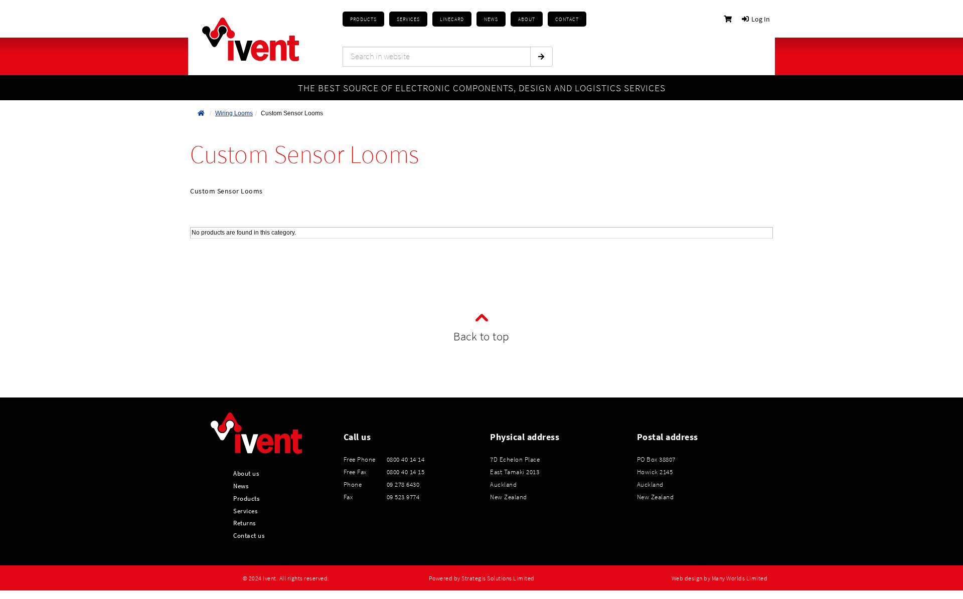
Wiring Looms (234, 113)
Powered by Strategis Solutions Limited (482, 578)
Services (245, 510)
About (526, 19)
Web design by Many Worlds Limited (720, 578)
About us (246, 473)
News (240, 485)
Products (363, 19)
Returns (244, 522)
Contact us (248, 535)
